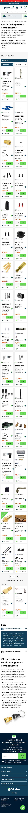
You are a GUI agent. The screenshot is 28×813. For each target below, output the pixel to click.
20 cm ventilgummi (5, 276)
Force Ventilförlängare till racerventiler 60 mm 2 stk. (19, 406)
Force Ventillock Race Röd (19, 216)
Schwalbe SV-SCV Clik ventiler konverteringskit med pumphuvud (19, 155)
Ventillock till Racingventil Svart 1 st (5, 216)
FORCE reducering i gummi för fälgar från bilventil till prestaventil (19, 247)
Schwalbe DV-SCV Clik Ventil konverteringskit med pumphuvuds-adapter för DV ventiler (6, 372)
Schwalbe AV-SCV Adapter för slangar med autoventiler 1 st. (19, 370)
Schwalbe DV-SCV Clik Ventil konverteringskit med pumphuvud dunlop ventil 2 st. (7, 469)
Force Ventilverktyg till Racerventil (19, 562)
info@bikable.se (4, 800)
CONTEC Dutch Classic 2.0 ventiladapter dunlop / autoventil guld (5, 601)
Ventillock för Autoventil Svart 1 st (6, 500)
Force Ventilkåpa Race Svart (6, 245)
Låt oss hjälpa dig (6, 767)
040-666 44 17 (3, 799)
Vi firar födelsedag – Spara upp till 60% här (15, 1)
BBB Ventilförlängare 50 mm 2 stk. (6, 562)
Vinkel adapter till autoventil (19, 499)
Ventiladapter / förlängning (18, 278)
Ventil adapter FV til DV (6, 529)
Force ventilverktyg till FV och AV (5, 120)
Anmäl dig (22, 756)
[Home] (2, 21)
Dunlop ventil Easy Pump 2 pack (5, 405)
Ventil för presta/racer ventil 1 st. (18, 84)
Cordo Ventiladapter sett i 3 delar (18, 437)
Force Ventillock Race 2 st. (19, 186)
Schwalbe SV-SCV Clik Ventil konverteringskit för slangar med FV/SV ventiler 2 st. (19, 122)
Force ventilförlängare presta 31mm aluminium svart (19, 531)
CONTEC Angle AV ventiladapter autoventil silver (19, 600)
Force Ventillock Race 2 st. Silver (5, 340)
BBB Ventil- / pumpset (18, 466)
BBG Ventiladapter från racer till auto (5, 154)
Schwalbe (12, 43)
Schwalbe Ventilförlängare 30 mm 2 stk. (6, 187)
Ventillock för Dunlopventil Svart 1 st (18, 306)
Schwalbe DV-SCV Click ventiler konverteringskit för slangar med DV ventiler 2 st (6, 309)
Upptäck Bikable (6, 771)
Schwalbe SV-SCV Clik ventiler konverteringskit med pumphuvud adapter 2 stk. (6, 87)
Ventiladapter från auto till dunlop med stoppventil (5, 436)
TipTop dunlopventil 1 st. (19, 340)
